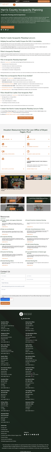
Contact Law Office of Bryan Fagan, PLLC (11, 435)
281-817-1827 (4, 381)
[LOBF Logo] (25, 314)
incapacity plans (10, 112)
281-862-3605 (29, 369)
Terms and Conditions (6, 439)
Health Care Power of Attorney (8, 83)
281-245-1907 (4, 392)
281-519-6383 (4, 346)
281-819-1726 (29, 335)
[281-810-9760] (23, 1)
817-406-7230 (29, 381)
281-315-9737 (4, 335)
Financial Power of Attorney (7, 87)
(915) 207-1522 (4, 404)
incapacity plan (8, 62)
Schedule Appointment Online (8, 441)
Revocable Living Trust (6, 89)
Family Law (3, 427)
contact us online (16, 114)
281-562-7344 (8, 114)
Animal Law (4, 433)
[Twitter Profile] (30, 434)
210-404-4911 (4, 369)
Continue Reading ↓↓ (5, 24)
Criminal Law (4, 429)
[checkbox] (25, 296)
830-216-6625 (29, 358)
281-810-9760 (26, 1)
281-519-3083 (29, 323)
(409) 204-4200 (29, 404)
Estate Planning (5, 431)
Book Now (31, 375)
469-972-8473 (29, 346)
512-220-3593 (4, 358)
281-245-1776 (29, 392)
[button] (25, 117)
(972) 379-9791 (4, 415)
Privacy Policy (4, 437)
